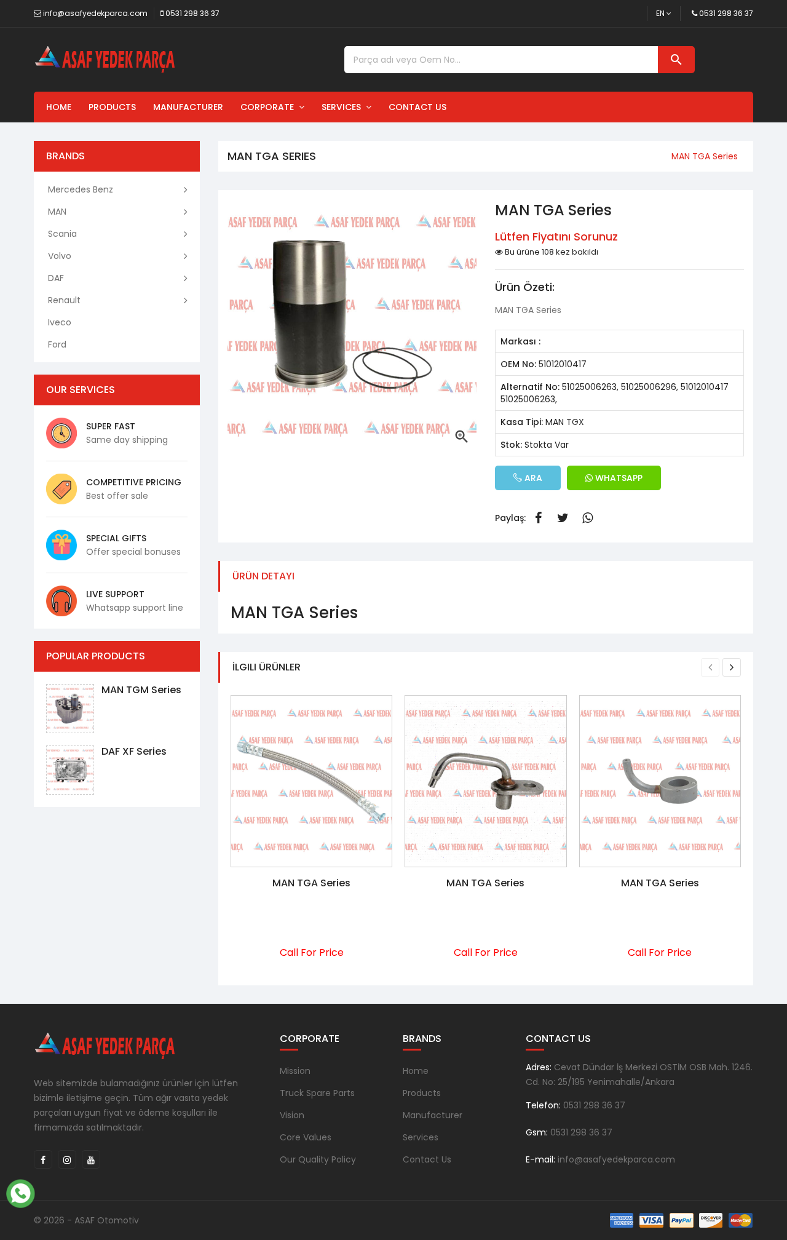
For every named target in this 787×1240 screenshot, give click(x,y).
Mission (295, 1071)
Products (112, 107)
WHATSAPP (618, 478)
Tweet (562, 518)
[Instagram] (67, 1159)
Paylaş (538, 518)
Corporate (269, 107)
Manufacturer (188, 107)
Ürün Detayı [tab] (263, 576)
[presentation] (710, 667)
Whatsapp (587, 518)
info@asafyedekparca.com (95, 13)
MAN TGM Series (141, 690)
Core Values (305, 1137)
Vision (292, 1115)
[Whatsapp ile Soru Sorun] (20, 1192)
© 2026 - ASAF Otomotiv (86, 1220)
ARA (532, 478)
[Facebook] (43, 1159)
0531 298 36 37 (192, 13)
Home (58, 107)
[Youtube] (91, 1159)
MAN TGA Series (311, 883)
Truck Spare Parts (317, 1093)
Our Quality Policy (318, 1159)
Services (344, 107)
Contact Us (417, 107)
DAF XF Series (134, 751)
